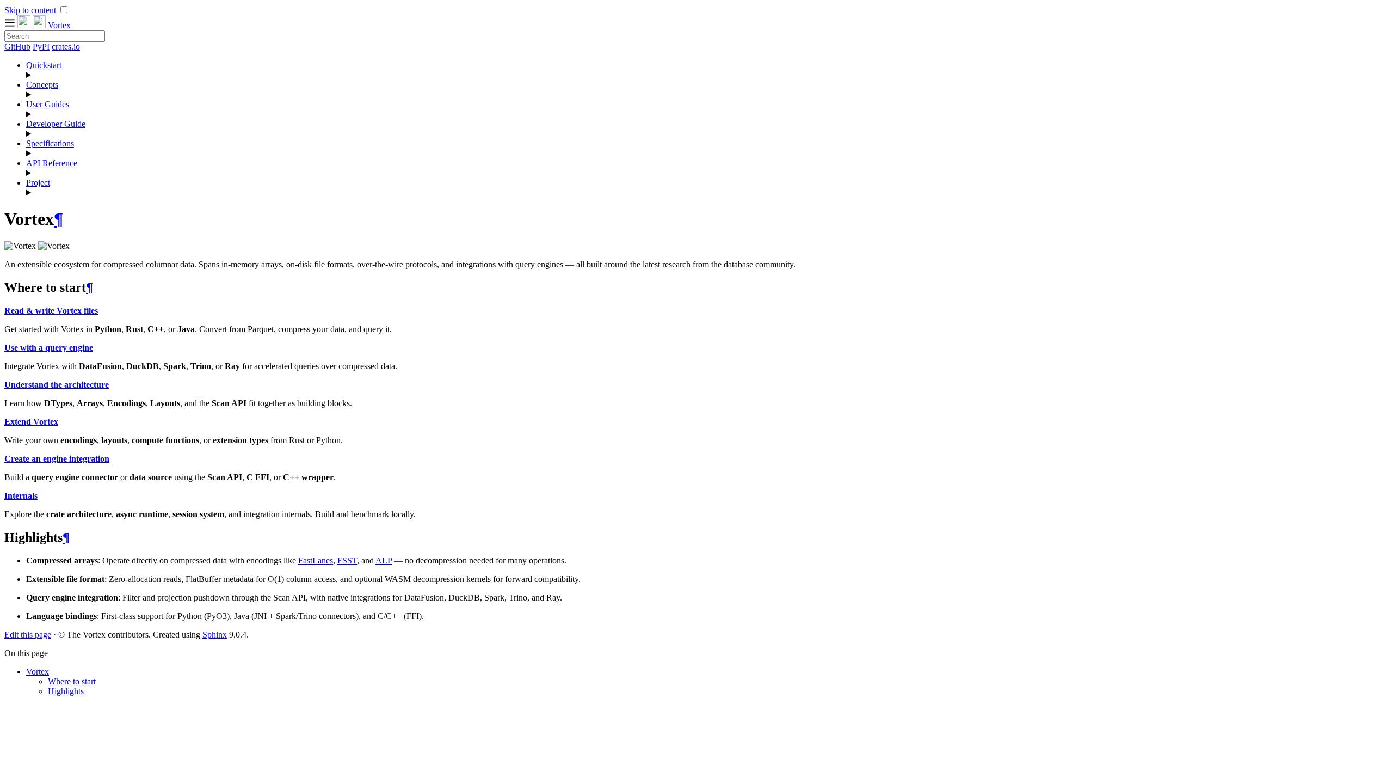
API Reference (51, 163)
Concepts (42, 84)
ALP (383, 560)
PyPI (41, 46)
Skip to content (30, 10)
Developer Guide (55, 123)
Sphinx (214, 634)
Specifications (50, 143)
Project (38, 182)
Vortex (37, 671)
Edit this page (27, 634)
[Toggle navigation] (10, 25)
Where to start (72, 681)
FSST (347, 560)
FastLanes (315, 560)
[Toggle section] (707, 75)
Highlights (66, 691)
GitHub (17, 46)
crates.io (66, 46)
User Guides (47, 104)
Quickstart (43, 65)
